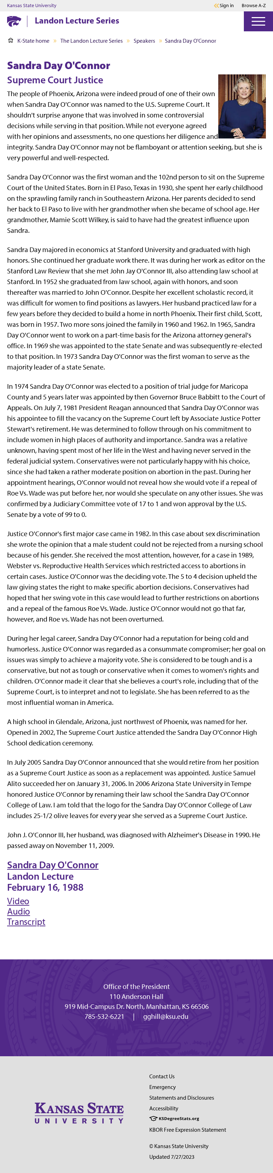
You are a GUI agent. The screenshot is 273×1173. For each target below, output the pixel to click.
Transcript (26, 921)
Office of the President (136, 986)
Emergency (162, 1087)
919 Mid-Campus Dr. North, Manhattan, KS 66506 (137, 1006)
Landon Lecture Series (77, 20)
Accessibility (163, 1108)
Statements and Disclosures (181, 1097)
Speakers (144, 40)
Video (18, 901)
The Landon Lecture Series (91, 40)
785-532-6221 (104, 1016)
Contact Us (162, 1076)
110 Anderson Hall (136, 996)
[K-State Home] (14, 21)
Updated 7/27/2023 (171, 1156)
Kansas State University (32, 6)
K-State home (33, 40)
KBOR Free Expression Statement (187, 1129)
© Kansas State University (179, 1146)
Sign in (227, 6)
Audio (18, 911)
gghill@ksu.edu (165, 1016)
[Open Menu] (258, 21)
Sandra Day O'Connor (52, 865)
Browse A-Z (254, 5)
